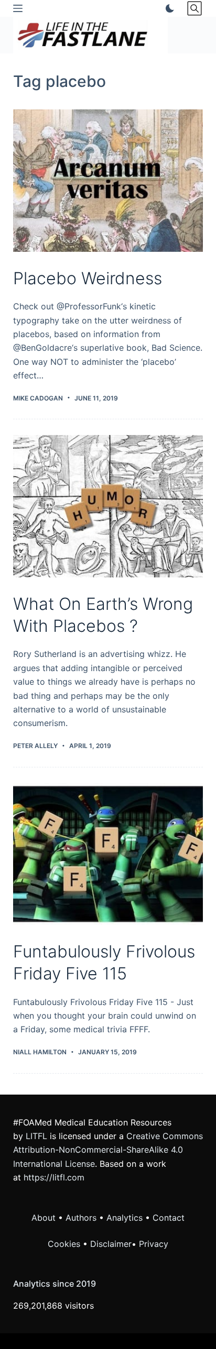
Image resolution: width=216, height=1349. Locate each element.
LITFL (36, 1136)
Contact (169, 1217)
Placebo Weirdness (87, 278)
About (43, 1217)
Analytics (124, 1217)
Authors (81, 1217)
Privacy (153, 1244)
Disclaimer (111, 1244)
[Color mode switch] (168, 8)
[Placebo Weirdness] (108, 180)
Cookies (65, 1244)
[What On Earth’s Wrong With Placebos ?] (108, 506)
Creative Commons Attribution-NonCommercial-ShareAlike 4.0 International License (108, 1150)
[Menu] (18, 8)
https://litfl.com (54, 1177)
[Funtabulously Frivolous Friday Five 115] (108, 854)
